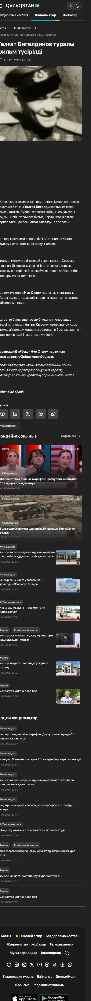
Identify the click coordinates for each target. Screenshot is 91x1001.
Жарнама (22, 985)
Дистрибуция (66, 977)
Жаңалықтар (45, 15)
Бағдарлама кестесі (62, 936)
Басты (6, 936)
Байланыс (44, 977)
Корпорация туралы (18, 977)
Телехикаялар (61, 944)
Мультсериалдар (23, 953)
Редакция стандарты (49, 985)
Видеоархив (51, 953)
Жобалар (70, 15)
